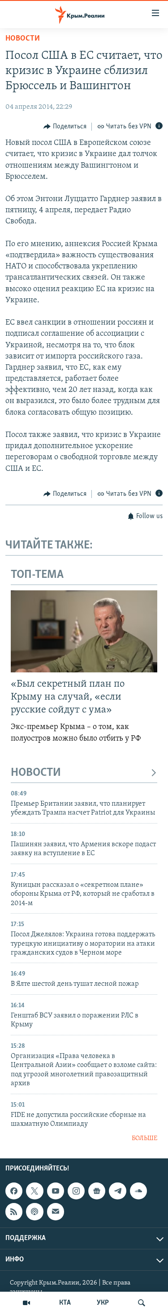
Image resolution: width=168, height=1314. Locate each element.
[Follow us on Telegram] (117, 1190)
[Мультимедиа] (26, 1303)
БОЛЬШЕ (144, 1138)
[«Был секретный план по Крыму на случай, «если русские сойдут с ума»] (84, 631)
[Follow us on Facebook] (13, 1190)
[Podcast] (34, 1211)
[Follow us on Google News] (96, 1190)
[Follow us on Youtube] (55, 1190)
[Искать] (141, 1303)
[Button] (64, 126)
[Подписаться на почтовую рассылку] (55, 1211)
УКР (103, 1302)
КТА (65, 1302)
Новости (22, 39)
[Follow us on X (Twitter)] (34, 1190)
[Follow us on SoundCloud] (138, 1190)
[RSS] (13, 1211)
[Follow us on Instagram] (76, 1190)
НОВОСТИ (36, 773)
